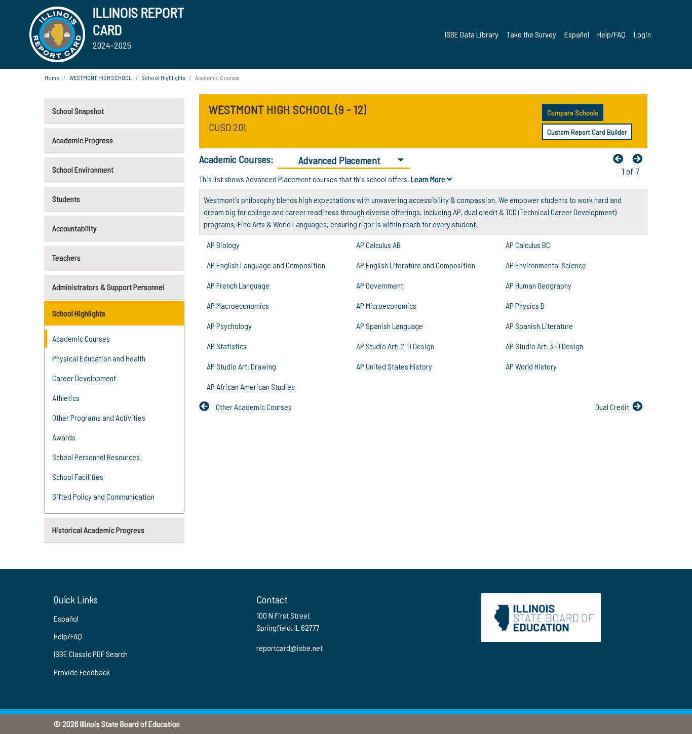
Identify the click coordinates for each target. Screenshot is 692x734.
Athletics (66, 397)
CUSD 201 (227, 127)
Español (576, 34)
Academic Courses (81, 338)
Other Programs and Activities (98, 417)
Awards (63, 437)
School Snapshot (78, 110)
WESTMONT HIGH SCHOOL (100, 77)
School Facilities (77, 476)
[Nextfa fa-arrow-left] (639, 158)
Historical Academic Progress (98, 530)
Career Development (84, 378)
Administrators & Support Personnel (108, 287)
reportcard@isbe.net (289, 648)
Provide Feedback (82, 672)
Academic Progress (82, 140)
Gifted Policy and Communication (103, 496)
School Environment (82, 169)
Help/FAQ (611, 34)
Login (642, 34)
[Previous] (620, 158)
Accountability (74, 228)
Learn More (429, 179)
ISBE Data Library (471, 34)
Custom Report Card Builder (587, 132)
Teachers (66, 257)
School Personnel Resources (96, 457)
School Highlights (78, 313)
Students (66, 198)
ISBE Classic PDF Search (91, 654)
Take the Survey (531, 34)
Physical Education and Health (98, 358)
